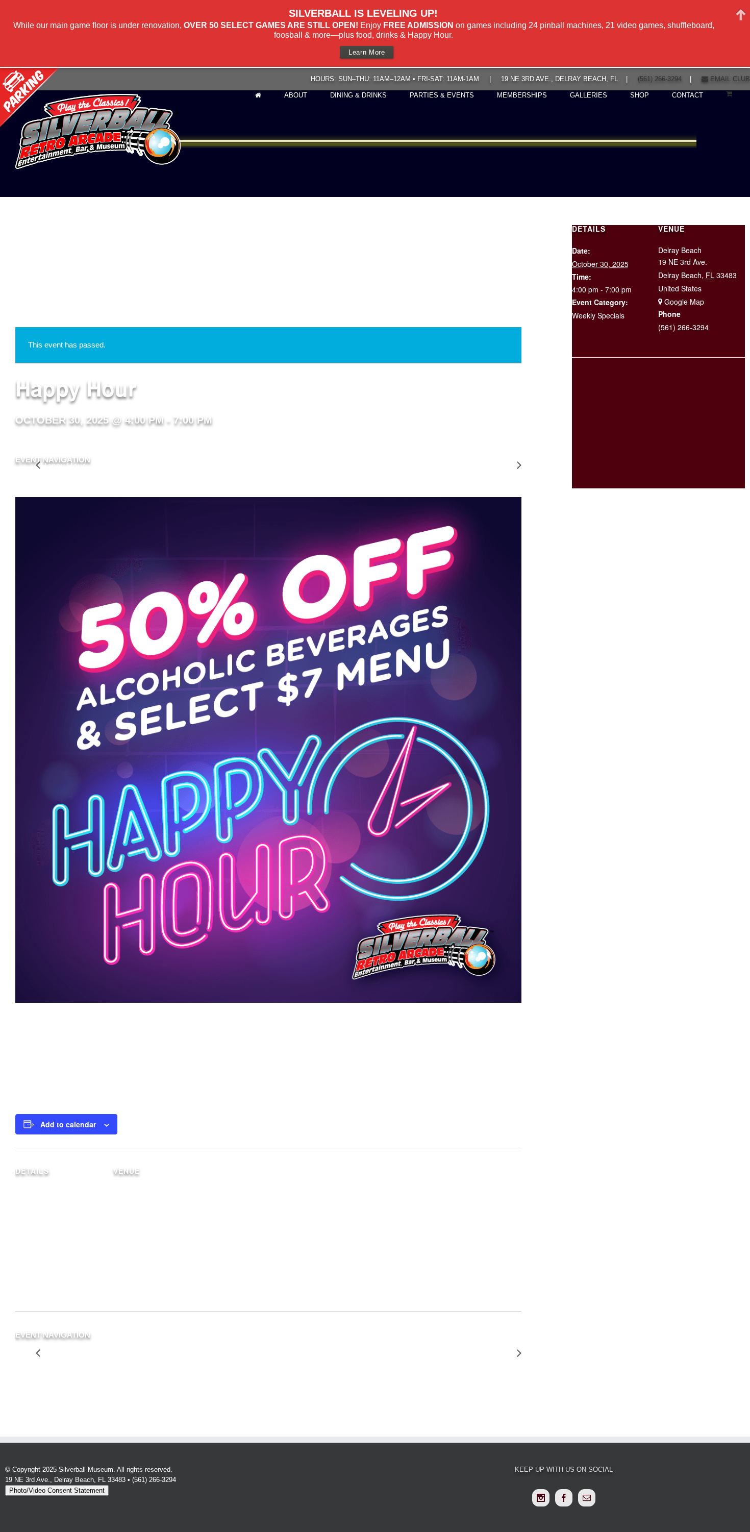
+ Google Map (681, 301)
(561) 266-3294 (660, 79)
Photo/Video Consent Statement (57, 1490)
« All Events (38, 300)
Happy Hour (63, 466)
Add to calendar (68, 1124)
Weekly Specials (41, 1257)
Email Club (729, 79)
